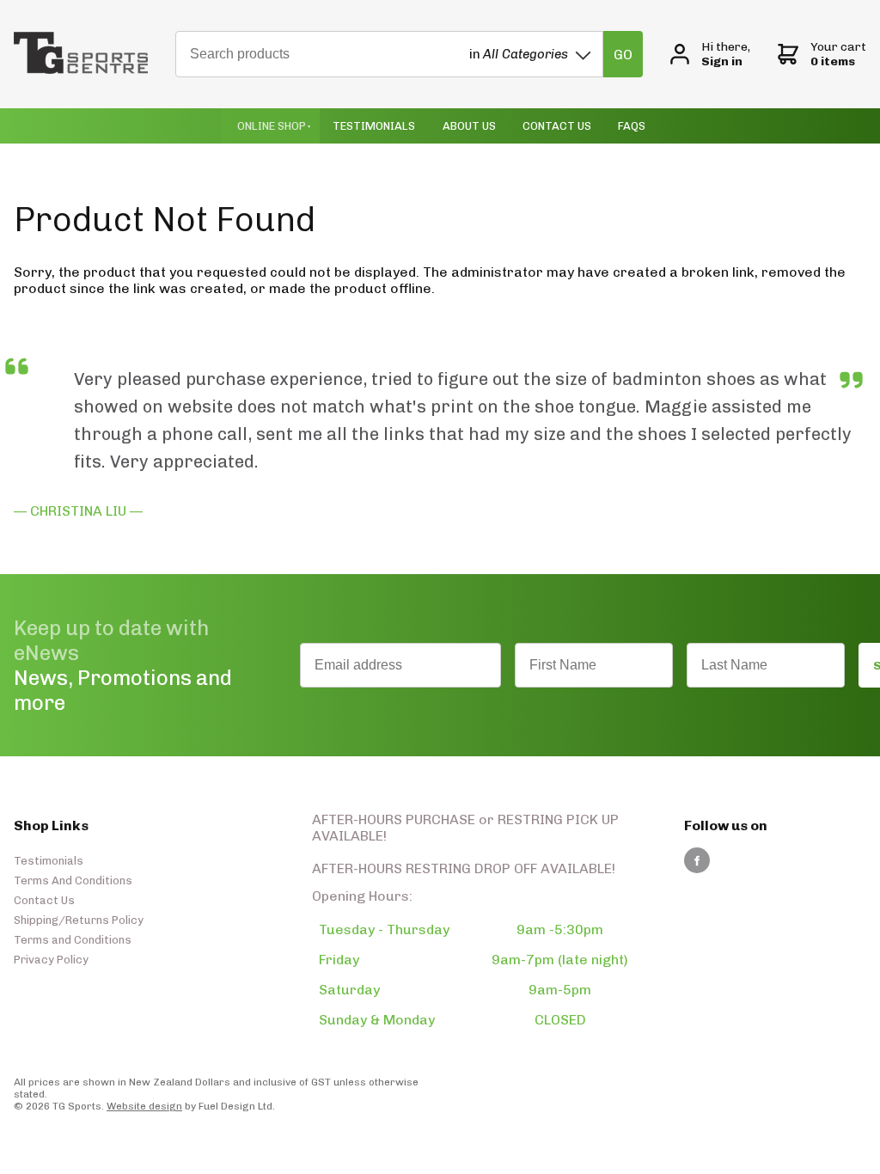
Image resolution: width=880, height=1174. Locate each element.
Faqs (631, 125)
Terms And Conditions (73, 880)
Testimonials (374, 125)
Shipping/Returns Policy (79, 920)
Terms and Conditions (72, 939)
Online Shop (271, 125)
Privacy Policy (51, 959)
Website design (144, 1106)
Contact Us (556, 125)
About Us (469, 125)
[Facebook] (697, 860)
